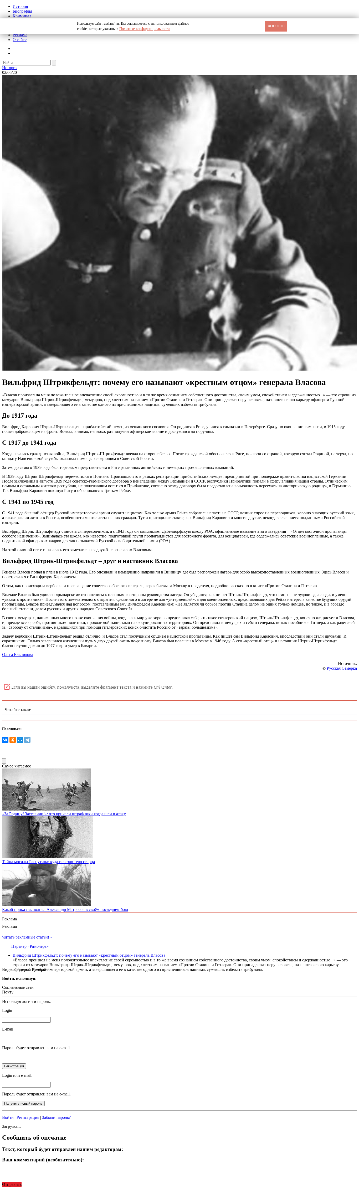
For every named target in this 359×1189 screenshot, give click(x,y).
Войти (8, 1117)
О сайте (20, 39)
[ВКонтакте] (5, 740)
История (20, 6)
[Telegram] (27, 740)
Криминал (22, 16)
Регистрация (28, 1117)
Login (7, 1010)
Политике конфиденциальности (144, 29)
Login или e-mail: (17, 1075)
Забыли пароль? (56, 1117)
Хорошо (276, 26)
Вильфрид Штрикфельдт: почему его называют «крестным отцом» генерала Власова (89, 955)
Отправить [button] (12, 1184)
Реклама (20, 35)
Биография (22, 11)
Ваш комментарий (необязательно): (43, 1159)
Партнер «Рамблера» (30, 946)
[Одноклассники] (12, 740)
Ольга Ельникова (17, 654)
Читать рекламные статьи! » (27, 937)
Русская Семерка (342, 668)
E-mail (7, 1029)
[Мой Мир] (20, 740)
